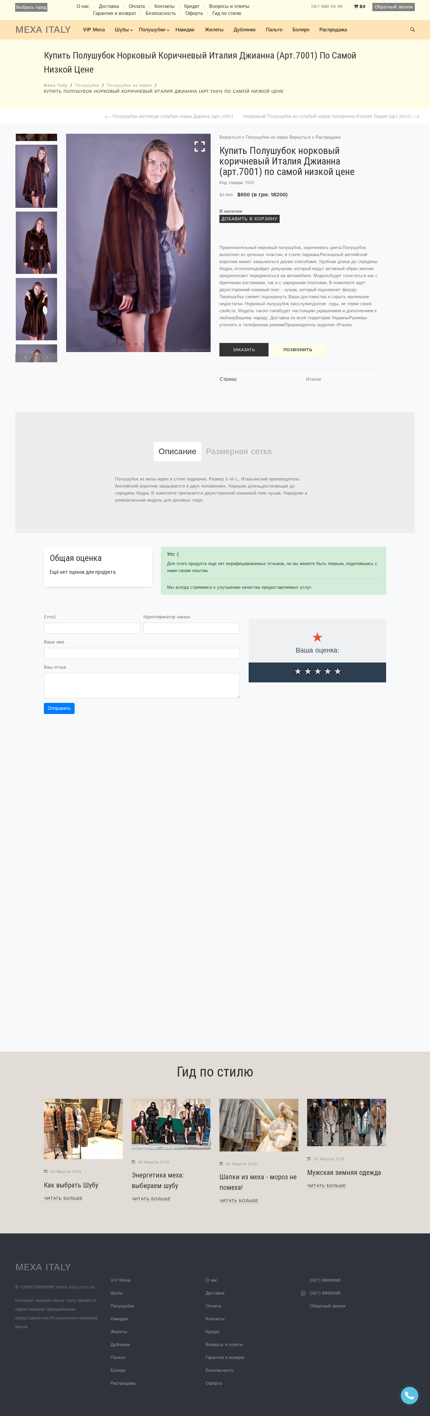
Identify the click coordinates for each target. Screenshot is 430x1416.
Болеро (301, 29)
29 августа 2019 (65, 1171)
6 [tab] (143, 344)
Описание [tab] (178, 451)
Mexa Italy (55, 85)
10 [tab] (172, 344)
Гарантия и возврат (114, 13)
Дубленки (245, 29)
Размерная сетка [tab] (239, 451)
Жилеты (214, 29)
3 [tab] (121, 344)
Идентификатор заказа (166, 616)
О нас (83, 6)
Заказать (244, 349)
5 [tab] (136, 344)
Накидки (185, 29)
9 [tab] (165, 344)
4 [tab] (128, 344)
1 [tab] (106, 344)
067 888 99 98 (327, 6)
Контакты (164, 6)
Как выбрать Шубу (71, 1185)
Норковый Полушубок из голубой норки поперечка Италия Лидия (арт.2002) (328, 116)
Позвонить (297, 349)
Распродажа (333, 29)
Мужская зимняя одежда (344, 1172)
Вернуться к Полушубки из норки (253, 137)
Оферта (194, 13)
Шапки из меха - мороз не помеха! (258, 1182)
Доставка (109, 6)
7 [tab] (150, 344)
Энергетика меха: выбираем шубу (158, 1180)
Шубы (122, 29)
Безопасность (161, 13)
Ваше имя (54, 642)
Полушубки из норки (129, 85)
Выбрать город (31, 7)
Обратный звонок (393, 7)
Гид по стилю (226, 13)
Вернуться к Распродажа (314, 137)
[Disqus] (215, 804)
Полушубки (152, 29)
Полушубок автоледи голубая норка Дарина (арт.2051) (172, 116)
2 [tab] (114, 344)
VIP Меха (94, 29)
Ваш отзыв (55, 667)
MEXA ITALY (43, 29)
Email (50, 616)
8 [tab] (157, 344)
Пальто (274, 29)
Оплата (137, 6)
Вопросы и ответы (229, 6)
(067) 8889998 (325, 1280)
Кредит (191, 6)
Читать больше (63, 1198)
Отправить (59, 708)
